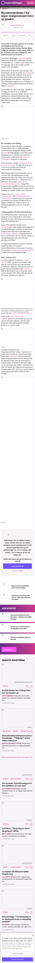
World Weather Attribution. (10, 233)
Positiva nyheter (16, 779)
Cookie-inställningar (17, 954)
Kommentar (6, 731)
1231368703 (16, 566)
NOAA (5, 347)
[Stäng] (33, 935)
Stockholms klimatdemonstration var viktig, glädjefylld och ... (16, 746)
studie (5, 153)
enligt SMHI (13, 356)
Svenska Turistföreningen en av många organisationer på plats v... (17, 791)
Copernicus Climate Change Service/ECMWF (22, 313)
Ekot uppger (27, 73)
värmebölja (5, 227)
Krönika (5, 686)
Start (2, 7)
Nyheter (6, 7)
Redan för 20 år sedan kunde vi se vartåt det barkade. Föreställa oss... (16, 698)
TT (19, 179)
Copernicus (5, 35)
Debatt (5, 912)
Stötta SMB (30, 3)
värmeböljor (23, 163)
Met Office (6, 138)
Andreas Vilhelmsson (17, 25)
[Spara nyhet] (31, 686)
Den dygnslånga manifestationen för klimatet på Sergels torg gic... (17, 879)
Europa (13, 35)
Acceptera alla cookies (17, 959)
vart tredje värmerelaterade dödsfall (21, 250)
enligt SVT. (11, 86)
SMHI (5, 522)
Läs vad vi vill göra (17, 571)
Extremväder (21, 35)
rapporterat (22, 58)
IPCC (29, 35)
